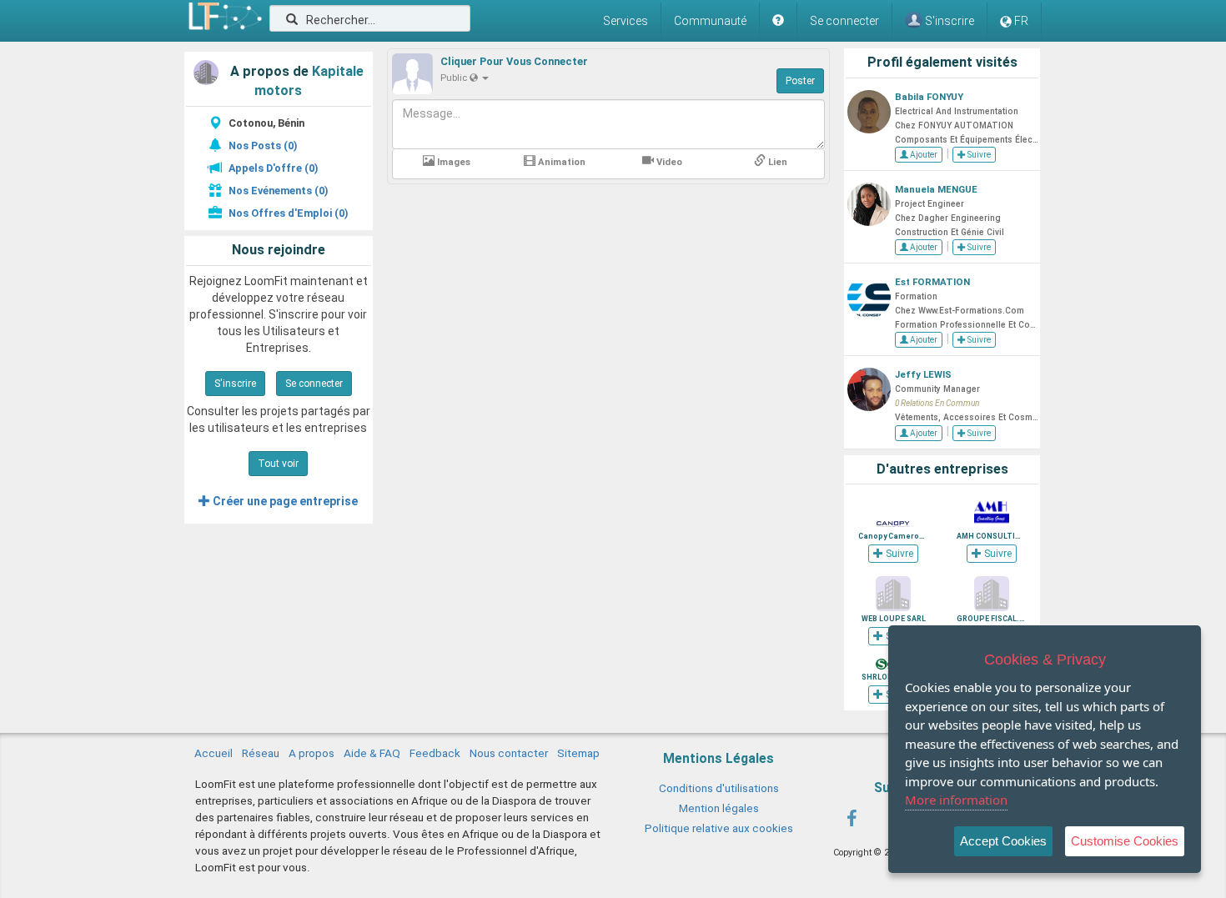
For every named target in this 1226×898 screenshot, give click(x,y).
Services (625, 21)
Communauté (710, 21)
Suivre (978, 154)
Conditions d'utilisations (719, 788)
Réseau (260, 753)
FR (1021, 21)
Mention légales (719, 808)
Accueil (213, 753)
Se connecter (844, 21)
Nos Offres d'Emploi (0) (288, 213)
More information (956, 799)
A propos (311, 753)
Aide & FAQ (372, 753)
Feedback (435, 753)
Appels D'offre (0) (273, 168)
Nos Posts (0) (263, 145)
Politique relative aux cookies (719, 828)
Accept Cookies (1003, 841)
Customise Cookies (1124, 841)
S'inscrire (235, 383)
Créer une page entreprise (284, 501)
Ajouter (922, 154)
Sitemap (578, 753)
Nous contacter (509, 753)
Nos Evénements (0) (278, 190)
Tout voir (278, 463)
